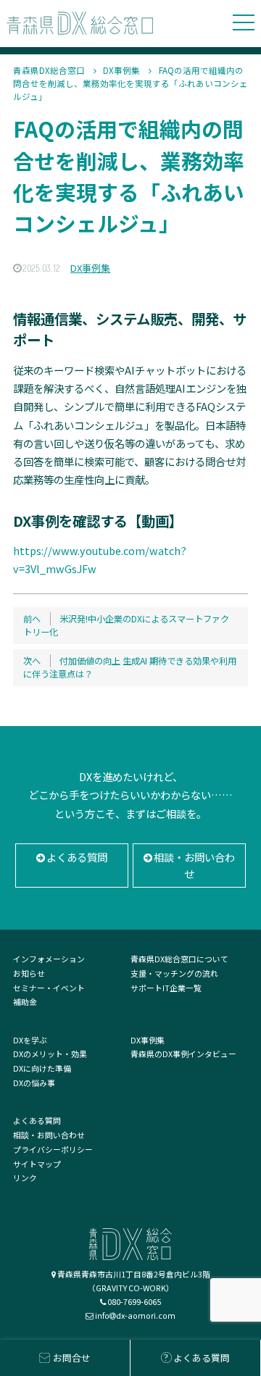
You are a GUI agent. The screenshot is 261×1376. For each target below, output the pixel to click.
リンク (25, 1177)
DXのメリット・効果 (50, 1053)
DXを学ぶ (30, 1040)
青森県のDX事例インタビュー (183, 1053)
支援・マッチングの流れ (174, 973)
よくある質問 (76, 856)
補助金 (25, 1001)
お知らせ (29, 973)
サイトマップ (37, 1163)
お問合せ (72, 1357)
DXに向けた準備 (42, 1068)
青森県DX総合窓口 (49, 70)
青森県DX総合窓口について (179, 958)
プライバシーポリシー (53, 1149)
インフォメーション (49, 958)
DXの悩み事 (34, 1082)
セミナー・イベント (49, 987)
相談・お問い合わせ (194, 865)
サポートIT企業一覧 (166, 987)
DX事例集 (121, 70)
